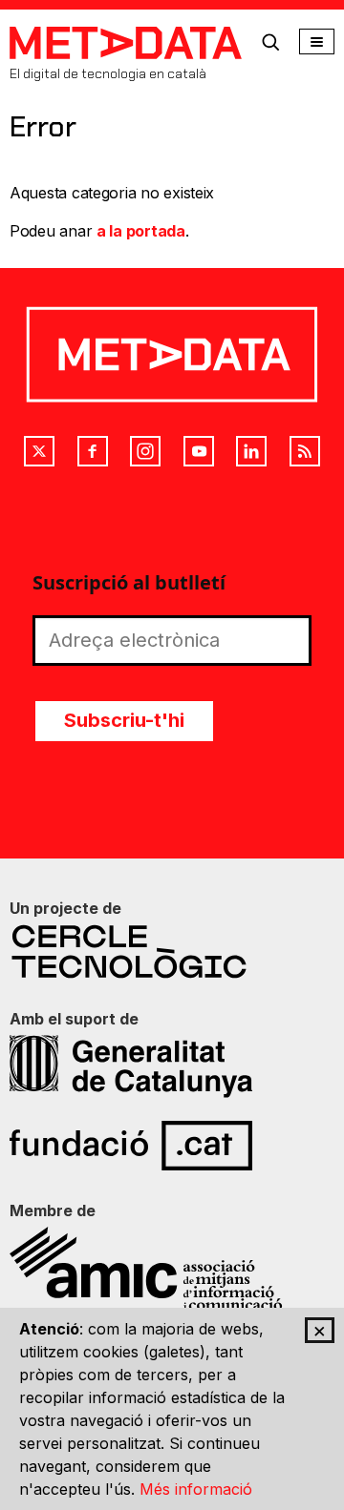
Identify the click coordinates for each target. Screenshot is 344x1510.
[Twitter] (39, 451)
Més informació (196, 1489)
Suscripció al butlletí (129, 582)
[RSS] (305, 451)
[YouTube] (198, 451)
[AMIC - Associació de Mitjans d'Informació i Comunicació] (172, 1269)
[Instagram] (145, 451)
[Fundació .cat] (172, 1145)
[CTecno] (172, 951)
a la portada (141, 230)
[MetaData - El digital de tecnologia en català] (126, 43)
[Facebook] (92, 451)
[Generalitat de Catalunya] (172, 1066)
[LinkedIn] (251, 451)
